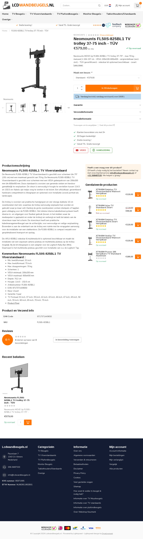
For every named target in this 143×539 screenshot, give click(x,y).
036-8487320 (14, 467)
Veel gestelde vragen (83, 482)
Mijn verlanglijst (116, 459)
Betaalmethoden (81, 464)
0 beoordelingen (106, 35)
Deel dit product (106, 125)
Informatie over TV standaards (87, 503)
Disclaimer (78, 468)
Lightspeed (78, 533)
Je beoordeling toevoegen (67, 340)
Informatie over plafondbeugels (88, 507)
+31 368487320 (95, 175)
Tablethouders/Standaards (121, 13)
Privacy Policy (80, 473)
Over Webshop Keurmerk (85, 512)
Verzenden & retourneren (85, 459)
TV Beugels (18, 13)
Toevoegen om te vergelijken (85, 125)
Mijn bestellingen (116, 455)
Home (5, 13)
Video (83, 150)
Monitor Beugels (92, 13)
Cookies (77, 477)
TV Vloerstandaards (41, 13)
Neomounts (79, 35)
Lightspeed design (91, 533)
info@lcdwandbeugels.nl (122, 173)
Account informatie (117, 451)
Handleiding (103, 150)
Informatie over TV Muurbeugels (88, 498)
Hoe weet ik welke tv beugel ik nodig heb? (87, 492)
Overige (6, 19)
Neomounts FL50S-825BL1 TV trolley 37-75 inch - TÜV (16, 400)
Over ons (78, 451)
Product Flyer (13, 303)
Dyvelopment (107, 533)
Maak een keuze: (83, 72)
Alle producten (116, 468)
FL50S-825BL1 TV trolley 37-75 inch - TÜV (29, 31)
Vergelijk (113, 464)
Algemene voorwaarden (84, 455)
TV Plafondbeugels (67, 13)
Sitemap (77, 486)
